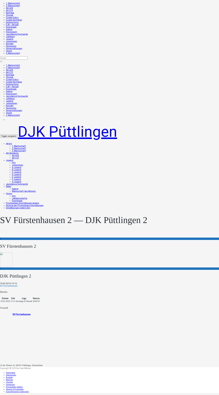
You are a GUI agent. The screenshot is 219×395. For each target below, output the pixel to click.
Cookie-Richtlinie (14, 20)
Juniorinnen (11, 41)
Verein (9, 51)
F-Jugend (16, 179)
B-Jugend (16, 170)
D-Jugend (16, 174)
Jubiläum (10, 36)
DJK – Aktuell (12, 24)
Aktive (9, 143)
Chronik (9, 15)
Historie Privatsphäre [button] (15, 389)
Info (14, 162)
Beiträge (10, 13)
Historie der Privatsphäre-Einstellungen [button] (25, 205)
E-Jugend (16, 177)
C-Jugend (16, 172)
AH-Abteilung (12, 153)
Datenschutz (12, 22)
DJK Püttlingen (67, 131)
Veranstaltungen (14, 48)
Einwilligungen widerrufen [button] (18, 208)
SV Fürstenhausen (22, 314)
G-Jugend (16, 181)
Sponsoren (11, 46)
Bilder (8, 186)
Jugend (9, 39)
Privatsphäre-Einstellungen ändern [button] (22, 203)
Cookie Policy (12, 17)
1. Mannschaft (13, 3)
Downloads (11, 27)
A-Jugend (16, 167)
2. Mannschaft (13, 53)
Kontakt (10, 44)
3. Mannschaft (13, 5)
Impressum (11, 32)
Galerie (9, 29)
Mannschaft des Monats (24, 191)
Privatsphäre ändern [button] (14, 387)
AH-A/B (9, 8)
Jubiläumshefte (19, 198)
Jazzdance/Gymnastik (17, 34)
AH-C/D (9, 10)
